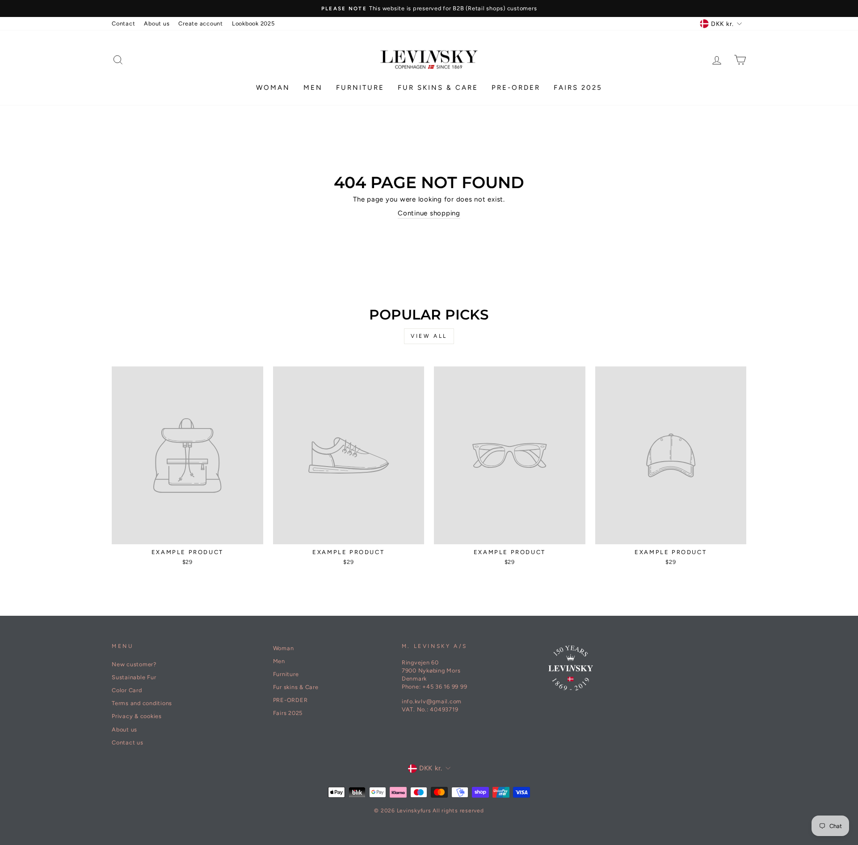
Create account (200, 23)
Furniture (360, 88)
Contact (123, 23)
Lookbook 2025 (253, 23)
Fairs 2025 (578, 88)
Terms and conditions (142, 703)
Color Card (127, 690)
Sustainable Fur (134, 677)
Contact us (127, 742)
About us (156, 23)
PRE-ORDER (516, 88)
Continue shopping (429, 213)
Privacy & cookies (137, 716)
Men (313, 88)
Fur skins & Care (438, 88)
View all (429, 336)
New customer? (134, 664)
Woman (273, 88)
